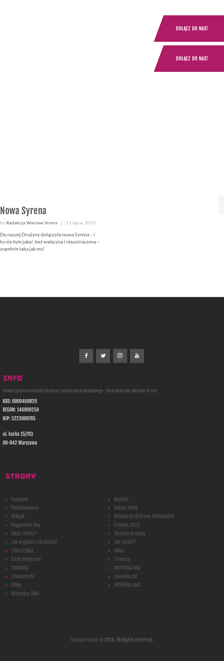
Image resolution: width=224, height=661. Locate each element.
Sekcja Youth (126, 508)
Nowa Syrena (23, 210)
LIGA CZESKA (22, 551)
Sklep (119, 551)
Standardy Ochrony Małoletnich (144, 516)
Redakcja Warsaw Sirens (32, 222)
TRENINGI (19, 568)
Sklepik (18, 516)
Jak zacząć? (125, 542)
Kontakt (121, 499)
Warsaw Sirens (85, 640)
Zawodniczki (22, 576)
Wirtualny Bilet (25, 594)
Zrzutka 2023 (126, 525)
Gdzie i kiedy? (24, 533)
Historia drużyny (129, 533)
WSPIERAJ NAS (127, 568)
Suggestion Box (25, 525)
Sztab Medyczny (26, 559)
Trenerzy (122, 559)
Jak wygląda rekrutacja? (34, 542)
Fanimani (19, 499)
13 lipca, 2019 (81, 222)
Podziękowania (25, 508)
